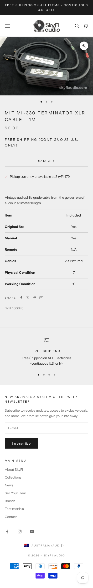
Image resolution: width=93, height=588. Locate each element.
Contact (11, 517)
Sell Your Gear (15, 493)
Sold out (46, 161)
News (9, 485)
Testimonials (14, 509)
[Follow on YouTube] (32, 531)
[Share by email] (41, 298)
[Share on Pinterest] (34, 298)
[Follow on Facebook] (7, 531)
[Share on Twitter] (28, 298)
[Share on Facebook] (21, 298)
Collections (13, 477)
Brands (10, 501)
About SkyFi (14, 469)
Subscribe (21, 443)
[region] (46, 352)
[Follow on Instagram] (19, 531)
